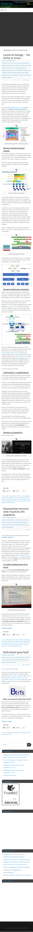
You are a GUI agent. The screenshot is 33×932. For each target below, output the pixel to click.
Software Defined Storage (7, 662)
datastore (14, 496)
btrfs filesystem (14, 681)
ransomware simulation (17, 644)
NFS (22, 70)
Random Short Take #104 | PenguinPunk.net (15, 859)
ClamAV (24, 520)
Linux (13, 70)
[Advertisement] (16, 29)
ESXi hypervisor (26, 496)
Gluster (13, 68)
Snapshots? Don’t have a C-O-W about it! (20, 875)
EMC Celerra (20, 496)
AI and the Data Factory (9, 775)
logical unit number (13, 497)
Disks (17, 65)
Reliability (18, 660)
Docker (20, 65)
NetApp (19, 70)
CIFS (12, 63)
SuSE (15, 662)
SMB (15, 72)
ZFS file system (10, 502)
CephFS (29, 229)
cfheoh (4, 60)
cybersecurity (27, 639)
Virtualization (5, 77)
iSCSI (26, 68)
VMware (10, 77)
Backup (8, 520)
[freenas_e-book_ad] (11, 805)
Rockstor (8, 676)
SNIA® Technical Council (17, 107)
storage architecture (6, 501)
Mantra (19, 928)
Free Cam (17, 557)
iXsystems (4, 70)
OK (28, 744)
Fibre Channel (28, 65)
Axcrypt (7, 639)
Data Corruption (16, 657)
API (2, 63)
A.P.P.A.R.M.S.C (10, 386)
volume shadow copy (15, 646)
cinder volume (8, 496)
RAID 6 (28, 732)
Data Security (10, 522)
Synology (13, 676)
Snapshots (19, 72)
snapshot (25, 644)
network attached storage (17, 641)
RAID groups (14, 499)
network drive (27, 641)
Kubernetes (9, 70)
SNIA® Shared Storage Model (18, 109)
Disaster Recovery (17, 522)
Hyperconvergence (19, 68)
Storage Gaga (7, 3)
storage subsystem (22, 501)
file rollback (4, 641)
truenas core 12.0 (6, 646)
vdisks (27, 358)
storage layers (14, 501)
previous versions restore (17, 643)
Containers (23, 63)
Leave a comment (26, 80)
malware (9, 641)
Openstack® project (20, 356)
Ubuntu (8, 734)
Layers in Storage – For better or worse (16, 56)
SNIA (23, 72)
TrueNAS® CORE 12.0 (7, 537)
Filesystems (4, 68)
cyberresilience (19, 639)
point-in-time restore (6, 643)
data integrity (8, 732)
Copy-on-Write (12, 639)
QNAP (19, 524)
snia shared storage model (23, 499)
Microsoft (13, 524)
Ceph (10, 63)
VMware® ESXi (23, 352)
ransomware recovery (7, 644)
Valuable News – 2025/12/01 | (12, 854)
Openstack (4, 72)
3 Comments (27, 529)
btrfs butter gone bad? (16, 652)
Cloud (15, 63)
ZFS (11, 734)
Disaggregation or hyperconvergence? (19, 867)
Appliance (6, 63)
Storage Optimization (14, 75)
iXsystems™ (24, 546)
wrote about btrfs (6, 669)
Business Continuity (15, 520)
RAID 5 (25, 732)
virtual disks (4, 502)
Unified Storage (27, 75)
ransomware (26, 643)
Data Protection (11, 65)
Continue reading (7, 628)
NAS (16, 70)
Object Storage (27, 70)
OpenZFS (9, 72)
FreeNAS (9, 68)
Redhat (13, 660)
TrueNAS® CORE (13, 306)
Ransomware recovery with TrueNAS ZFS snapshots (16, 511)
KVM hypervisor (13, 352)
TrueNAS (22, 75)
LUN (19, 497)
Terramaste (20, 676)
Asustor (28, 676)
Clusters (19, 63)
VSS (21, 646)
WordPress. (25, 928)
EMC (23, 65)
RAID (13, 72)
